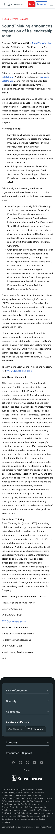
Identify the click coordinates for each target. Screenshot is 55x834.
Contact (27, 770)
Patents (7, 822)
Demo (31, 4)
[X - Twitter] (27, 762)
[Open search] (3, 4)
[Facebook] (13, 762)
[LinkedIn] (34, 762)
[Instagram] (20, 762)
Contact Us (41, 4)
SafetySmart (8, 77)
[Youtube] (41, 762)
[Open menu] (51, 4)
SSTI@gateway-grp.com (14, 621)
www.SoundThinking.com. (19, 370)
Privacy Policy (45, 827)
